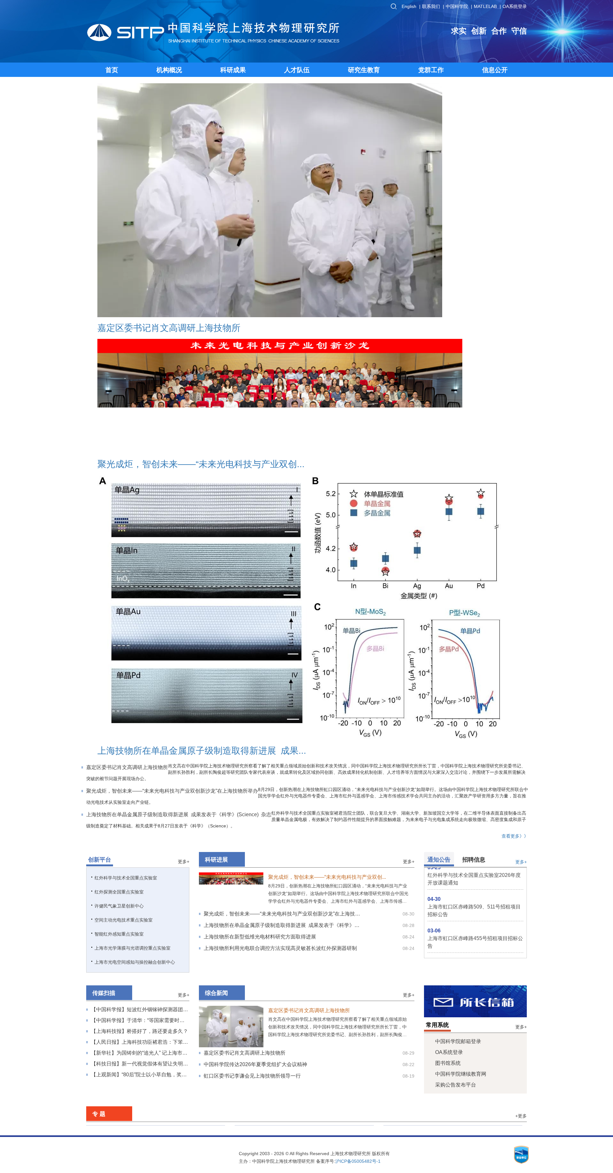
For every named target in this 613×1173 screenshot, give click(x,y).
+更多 (521, 498)
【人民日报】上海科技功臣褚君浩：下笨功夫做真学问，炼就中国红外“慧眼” (139, 426)
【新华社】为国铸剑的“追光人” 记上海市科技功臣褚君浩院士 (139, 436)
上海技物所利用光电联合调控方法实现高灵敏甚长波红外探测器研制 (280, 330)
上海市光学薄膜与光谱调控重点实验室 (132, 330)
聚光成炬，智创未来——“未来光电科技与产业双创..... (328, 259)
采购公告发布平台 (455, 467)
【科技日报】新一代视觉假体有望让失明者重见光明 (139, 447)
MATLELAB (485, 6)
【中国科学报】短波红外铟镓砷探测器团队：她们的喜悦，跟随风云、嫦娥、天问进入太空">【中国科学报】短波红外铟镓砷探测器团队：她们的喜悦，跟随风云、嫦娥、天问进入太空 (139, 393)
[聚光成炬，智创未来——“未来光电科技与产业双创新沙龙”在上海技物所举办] (231, 265)
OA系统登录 (515, 6)
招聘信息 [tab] (473, 242)
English (409, 6)
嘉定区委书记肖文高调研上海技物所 (137, 209)
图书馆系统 (448, 445)
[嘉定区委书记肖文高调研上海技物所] (203, 152)
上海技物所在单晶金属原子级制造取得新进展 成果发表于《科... (410, 173)
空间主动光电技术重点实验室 (124, 302)
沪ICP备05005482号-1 (358, 543)
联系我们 (431, 6)
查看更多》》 (507, 213)
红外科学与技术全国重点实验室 (126, 260)
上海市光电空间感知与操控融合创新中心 (135, 344)
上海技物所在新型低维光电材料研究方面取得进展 (260, 319)
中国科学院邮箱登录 (458, 424)
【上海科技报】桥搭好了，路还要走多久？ (139, 413)
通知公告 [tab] (439, 242)
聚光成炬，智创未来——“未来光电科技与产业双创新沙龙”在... (408, 133)
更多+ (183, 244)
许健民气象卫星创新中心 (119, 288)
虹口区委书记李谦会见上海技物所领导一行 (252, 458)
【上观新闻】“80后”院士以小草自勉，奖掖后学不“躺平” (139, 458)
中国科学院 (457, 6)
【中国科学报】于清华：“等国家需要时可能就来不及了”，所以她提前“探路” (138, 404)
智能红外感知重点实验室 (119, 316)
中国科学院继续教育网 (460, 456)
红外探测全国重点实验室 (119, 274)
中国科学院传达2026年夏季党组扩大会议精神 (255, 447)
